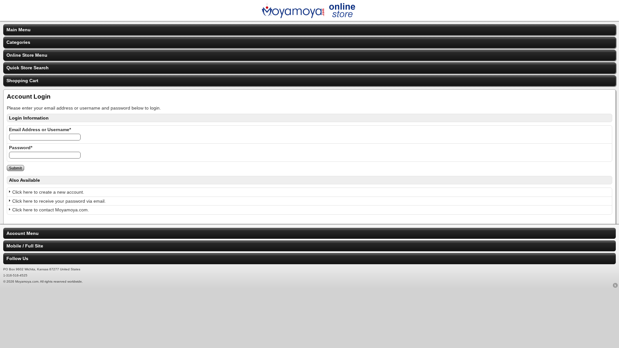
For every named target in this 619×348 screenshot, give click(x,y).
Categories (18, 42)
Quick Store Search (27, 67)
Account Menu (22, 233)
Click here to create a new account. (48, 192)
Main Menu (18, 29)
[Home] (309, 16)
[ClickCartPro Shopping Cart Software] (615, 286)
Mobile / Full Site (24, 245)
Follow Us (17, 258)
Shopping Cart (22, 80)
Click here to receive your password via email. (59, 201)
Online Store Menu (26, 55)
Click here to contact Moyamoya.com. (50, 209)
